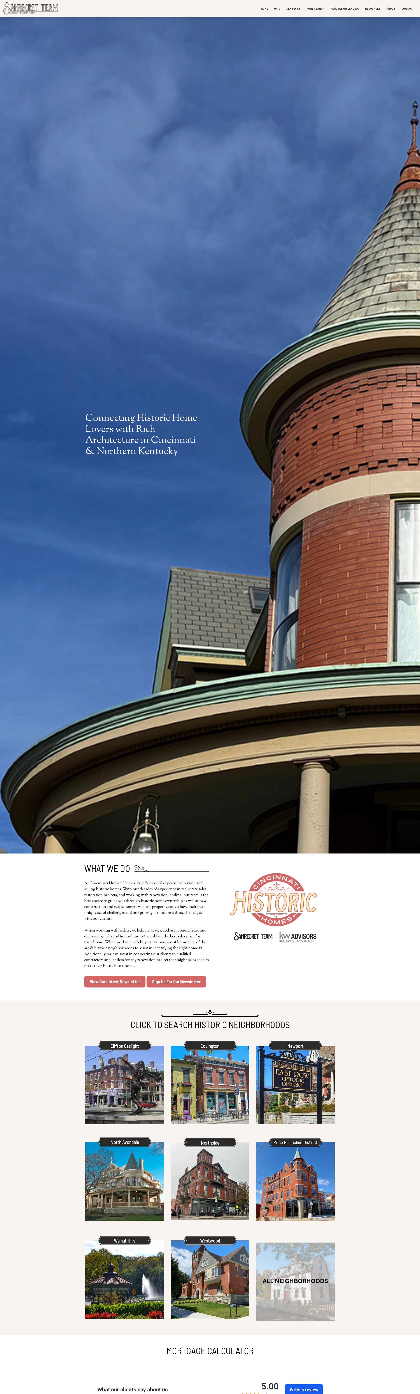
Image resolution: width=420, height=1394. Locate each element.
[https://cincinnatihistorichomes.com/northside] (210, 1181)
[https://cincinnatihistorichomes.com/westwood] (210, 1279)
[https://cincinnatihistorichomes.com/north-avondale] (124, 1181)
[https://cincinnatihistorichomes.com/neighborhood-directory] (295, 1282)
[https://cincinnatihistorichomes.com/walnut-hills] (124, 1279)
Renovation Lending (345, 8)
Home (264, 8)
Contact (407, 8)
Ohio (277, 8)
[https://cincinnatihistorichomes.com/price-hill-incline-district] (295, 1181)
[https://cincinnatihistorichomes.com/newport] (295, 1085)
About (391, 8)
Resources (372, 8)
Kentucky (293, 8)
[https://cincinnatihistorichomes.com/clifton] (124, 1085)
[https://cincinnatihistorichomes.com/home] (30, 8)
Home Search (315, 8)
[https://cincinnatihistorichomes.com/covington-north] (210, 1085)
